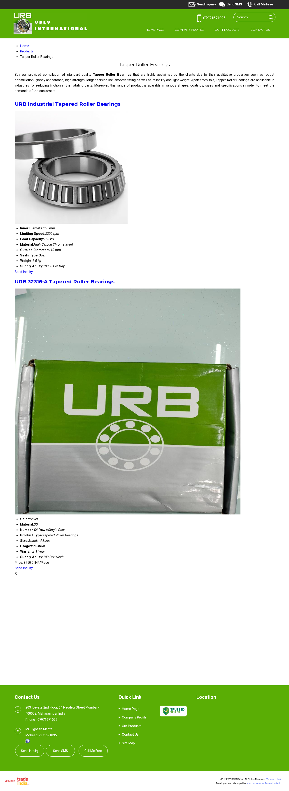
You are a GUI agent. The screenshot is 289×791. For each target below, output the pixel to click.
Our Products (227, 29)
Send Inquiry (206, 4)
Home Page (155, 29)
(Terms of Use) (273, 779)
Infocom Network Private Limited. (264, 783)
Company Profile (189, 29)
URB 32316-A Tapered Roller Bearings (64, 281)
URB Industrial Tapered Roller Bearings (68, 104)
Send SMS (234, 4)
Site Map (128, 743)
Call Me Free (263, 4)
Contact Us (260, 29)
